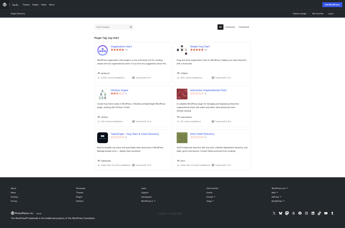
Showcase (80, 188)
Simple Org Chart (200, 46)
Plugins (79, 197)
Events (209, 192)
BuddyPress (278, 201)
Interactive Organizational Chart (208, 90)
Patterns (80, 201)
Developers (146, 197)
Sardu (39, 213)
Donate (210, 197)
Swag (210, 201)
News (13, 192)
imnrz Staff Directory (202, 133)
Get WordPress (332, 4)
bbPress (276, 197)
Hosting (14, 197)
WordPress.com (280, 188)
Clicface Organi (119, 90)
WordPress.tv (148, 201)
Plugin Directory (18, 13)
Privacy (14, 201)
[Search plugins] (131, 27)
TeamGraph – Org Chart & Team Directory (135, 133)
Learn (143, 188)
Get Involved (212, 188)
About (13, 188)
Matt (275, 192)
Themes (79, 192)
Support (145, 192)
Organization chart (121, 46)
